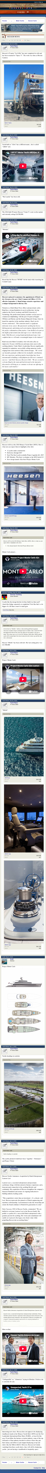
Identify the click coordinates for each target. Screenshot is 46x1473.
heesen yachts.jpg (9, 1128)
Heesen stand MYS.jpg (10, 515)
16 (25, 40)
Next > (28, 40)
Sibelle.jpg (7, 777)
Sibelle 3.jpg (8, 944)
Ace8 (3, 957)
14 (20, 40)
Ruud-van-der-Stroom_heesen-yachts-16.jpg (16, 422)
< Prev (3, 40)
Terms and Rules (41, 1470)
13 (17, 40)
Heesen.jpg (7, 1285)
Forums (21, 12)
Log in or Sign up (38, 2)
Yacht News (5, 44)
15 (22, 40)
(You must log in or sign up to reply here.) (34, 1454)
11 (12, 40)
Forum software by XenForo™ (8, 1470)
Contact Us (37, 1468)
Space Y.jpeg (8, 122)
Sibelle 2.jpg (8, 853)
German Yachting (7, 592)
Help (43, 1468)
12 (14, 40)
